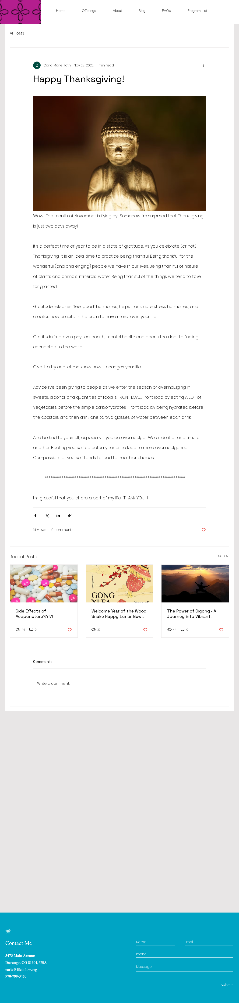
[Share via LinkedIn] (58, 515)
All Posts (17, 33)
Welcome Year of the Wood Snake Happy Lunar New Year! (119, 613)
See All (223, 555)
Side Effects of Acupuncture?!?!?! (34, 613)
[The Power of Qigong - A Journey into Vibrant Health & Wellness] (195, 583)
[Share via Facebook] (35, 515)
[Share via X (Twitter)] (47, 515)
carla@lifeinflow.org (21, 969)
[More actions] (203, 65)
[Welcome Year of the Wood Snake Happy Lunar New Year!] (119, 583)
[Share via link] (69, 515)
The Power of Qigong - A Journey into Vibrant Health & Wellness (191, 613)
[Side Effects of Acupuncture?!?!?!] (43, 583)
